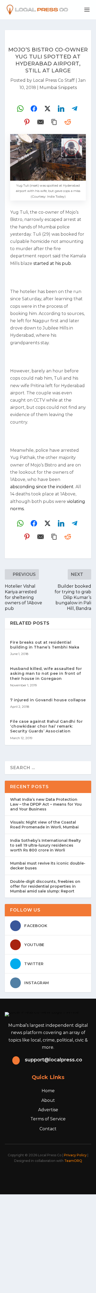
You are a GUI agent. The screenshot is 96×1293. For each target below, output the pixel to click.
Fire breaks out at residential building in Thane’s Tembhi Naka (44, 645)
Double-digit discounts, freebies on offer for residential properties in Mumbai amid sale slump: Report (45, 886)
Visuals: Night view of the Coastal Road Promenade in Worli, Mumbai (44, 824)
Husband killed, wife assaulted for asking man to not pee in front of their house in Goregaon (46, 673)
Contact (48, 1128)
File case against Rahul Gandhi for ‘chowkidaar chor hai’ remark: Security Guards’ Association (46, 726)
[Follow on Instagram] (45, 1175)
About (48, 1100)
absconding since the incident (42, 486)
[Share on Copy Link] (54, 122)
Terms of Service (48, 1118)
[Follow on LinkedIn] (56, 1175)
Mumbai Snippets (58, 87)
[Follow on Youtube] (68, 1175)
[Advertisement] (48, 1242)
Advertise (48, 1109)
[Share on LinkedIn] (61, 108)
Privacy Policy (75, 1155)
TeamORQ (73, 1161)
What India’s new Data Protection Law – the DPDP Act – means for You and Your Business (46, 804)
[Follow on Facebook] (21, 1175)
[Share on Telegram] (75, 108)
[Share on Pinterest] (27, 122)
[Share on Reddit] (68, 122)
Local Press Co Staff (54, 80)
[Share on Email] (40, 122)
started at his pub (52, 263)
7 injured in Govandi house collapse (48, 700)
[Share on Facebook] (34, 108)
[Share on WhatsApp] (20, 108)
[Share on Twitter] (47, 108)
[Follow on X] (33, 1175)
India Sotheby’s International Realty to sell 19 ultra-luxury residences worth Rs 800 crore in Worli (45, 845)
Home (48, 1090)
